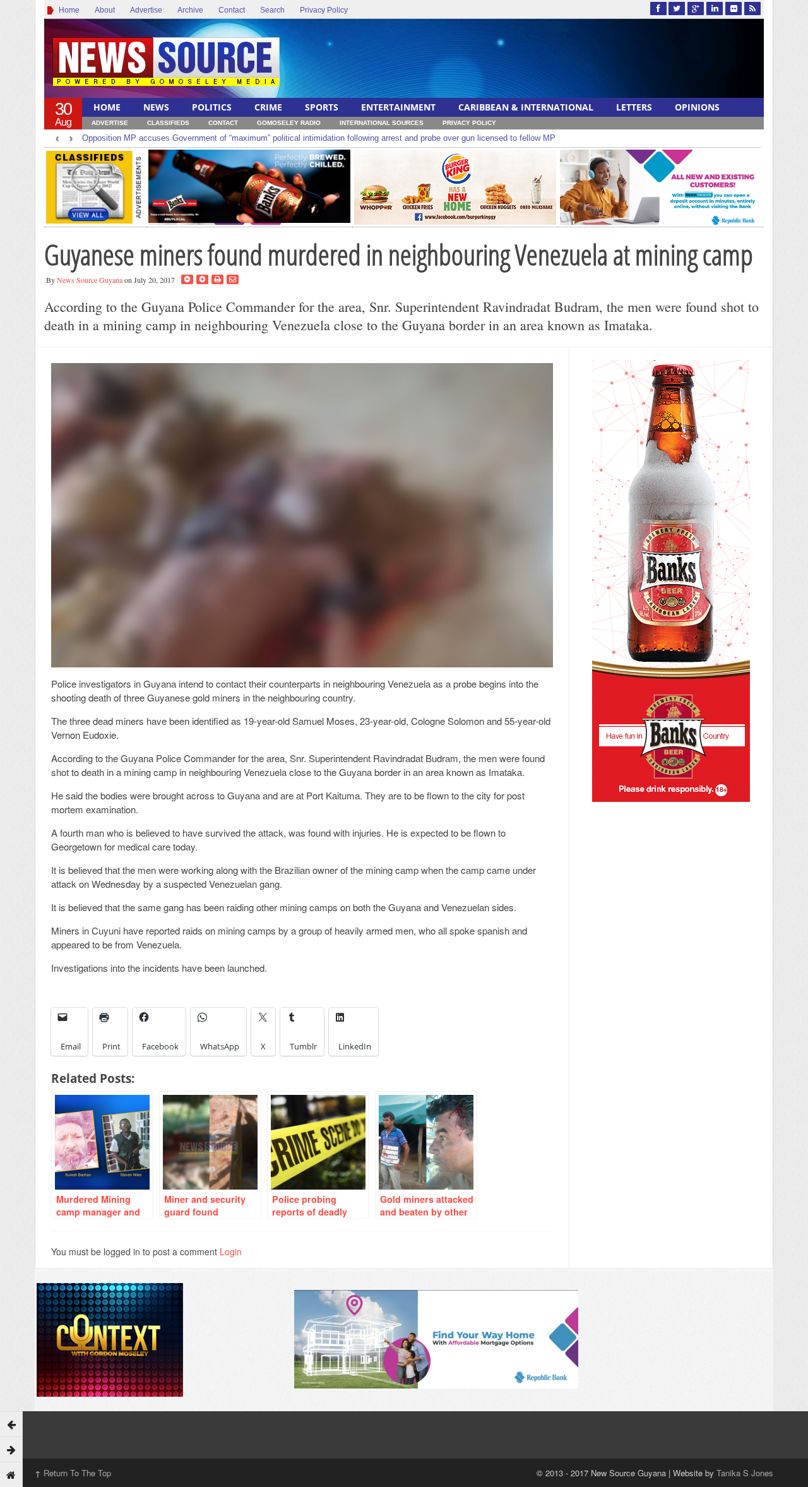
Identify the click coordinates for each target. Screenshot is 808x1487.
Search (272, 10)
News (156, 107)
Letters (634, 107)
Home (67, 10)
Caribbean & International (525, 107)
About (105, 10)
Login (231, 1251)
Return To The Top (73, 1473)
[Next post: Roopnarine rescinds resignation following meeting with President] (11, 1449)
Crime (268, 107)
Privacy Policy (324, 10)
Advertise (146, 10)
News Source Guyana (89, 280)
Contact (231, 10)
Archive (190, 10)
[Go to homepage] (11, 1474)
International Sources (382, 122)
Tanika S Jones (744, 1473)
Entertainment (398, 107)
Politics (212, 107)
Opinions (697, 107)
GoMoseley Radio (289, 122)
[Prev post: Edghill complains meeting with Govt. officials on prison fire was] (11, 1423)
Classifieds (168, 122)
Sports (321, 107)
